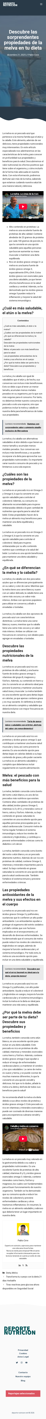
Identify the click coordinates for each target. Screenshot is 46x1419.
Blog (23, 1380)
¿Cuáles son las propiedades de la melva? (23, 332)
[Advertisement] (23, 81)
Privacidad (23, 1350)
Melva (15, 1273)
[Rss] (26, 1265)
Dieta (8, 1273)
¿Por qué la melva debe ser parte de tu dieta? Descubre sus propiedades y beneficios (21, 366)
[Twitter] (23, 1265)
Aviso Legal (23, 1356)
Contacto (23, 1372)
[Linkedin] (20, 1265)
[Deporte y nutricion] (11, 4)
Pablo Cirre (33, 55)
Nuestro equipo (23, 1376)
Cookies (23, 1353)
